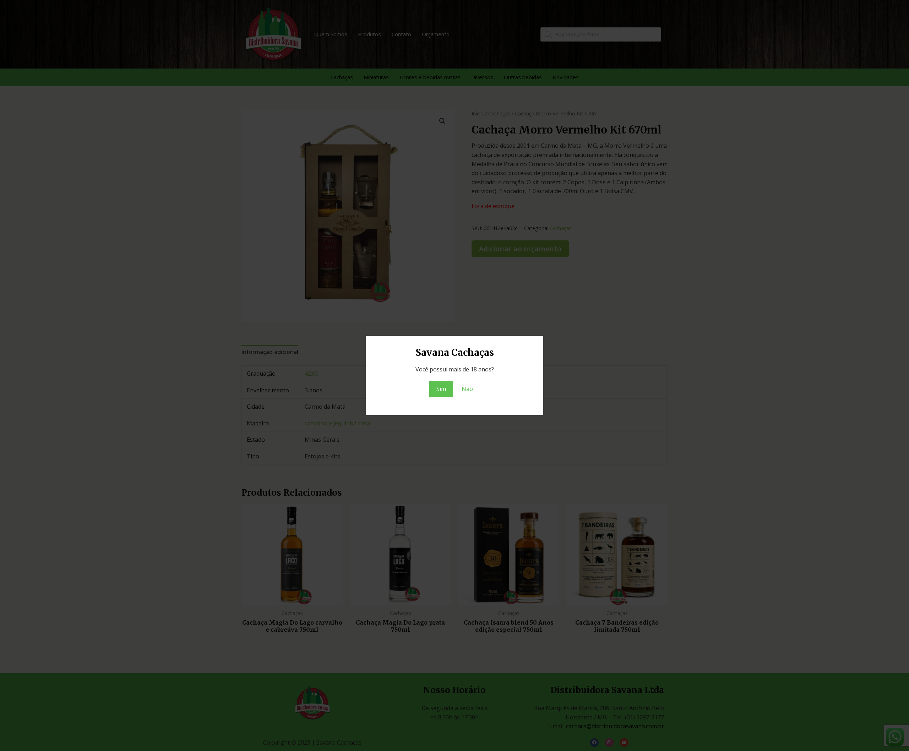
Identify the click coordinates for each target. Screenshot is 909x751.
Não (467, 389)
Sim (441, 389)
